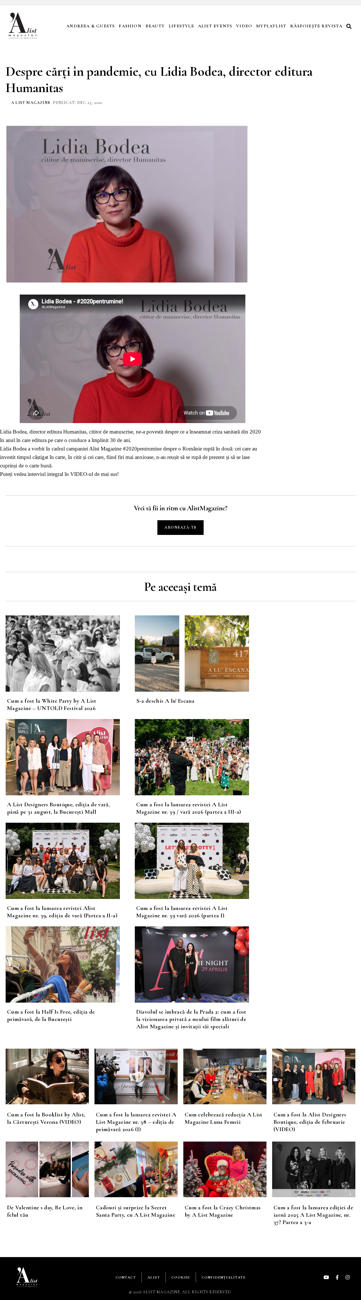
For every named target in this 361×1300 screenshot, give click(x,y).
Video (244, 26)
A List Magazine (30, 102)
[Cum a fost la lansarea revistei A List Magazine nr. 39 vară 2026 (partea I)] (199, 861)
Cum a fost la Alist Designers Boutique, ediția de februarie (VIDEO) (310, 1122)
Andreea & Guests (90, 26)
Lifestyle (181, 26)
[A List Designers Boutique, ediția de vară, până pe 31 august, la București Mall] (70, 757)
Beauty (155, 26)
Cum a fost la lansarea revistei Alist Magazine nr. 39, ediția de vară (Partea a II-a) (62, 912)
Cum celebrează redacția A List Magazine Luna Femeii (224, 1118)
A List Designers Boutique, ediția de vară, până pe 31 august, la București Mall (58, 808)
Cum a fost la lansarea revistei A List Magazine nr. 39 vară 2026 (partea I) (182, 912)
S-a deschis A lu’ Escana (165, 700)
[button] (349, 26)
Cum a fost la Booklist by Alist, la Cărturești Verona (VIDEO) (46, 1118)
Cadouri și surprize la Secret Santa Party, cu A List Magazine (135, 1211)
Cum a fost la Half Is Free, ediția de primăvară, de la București (51, 1015)
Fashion (130, 26)
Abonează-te (180, 527)
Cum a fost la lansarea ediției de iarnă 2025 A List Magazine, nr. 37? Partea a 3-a (313, 1215)
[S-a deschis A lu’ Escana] (199, 653)
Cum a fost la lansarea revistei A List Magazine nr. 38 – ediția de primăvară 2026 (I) (136, 1122)
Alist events (215, 26)
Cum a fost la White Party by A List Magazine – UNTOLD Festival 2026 (51, 704)
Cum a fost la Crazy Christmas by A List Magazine (223, 1211)
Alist (154, 1277)
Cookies (180, 1277)
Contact (126, 1277)
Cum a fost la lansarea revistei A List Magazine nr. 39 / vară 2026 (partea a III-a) (188, 808)
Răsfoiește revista (316, 26)
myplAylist (271, 26)
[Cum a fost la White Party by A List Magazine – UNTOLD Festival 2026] (70, 653)
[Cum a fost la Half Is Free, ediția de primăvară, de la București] (70, 964)
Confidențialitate (223, 1277)
